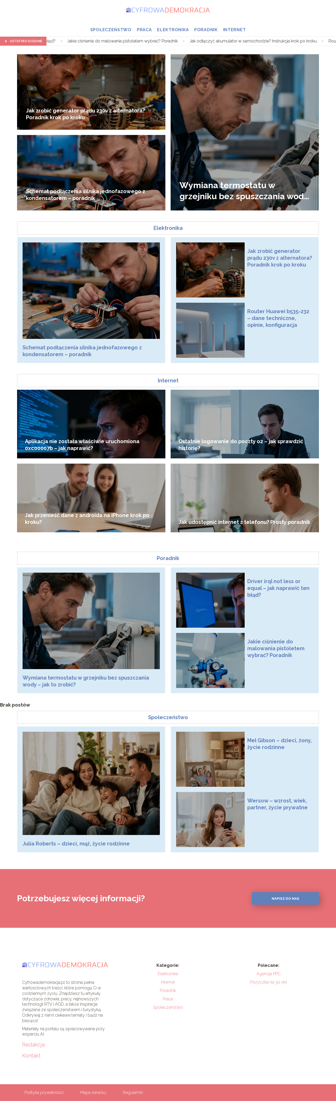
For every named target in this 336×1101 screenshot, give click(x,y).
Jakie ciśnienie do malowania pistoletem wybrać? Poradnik (275, 648)
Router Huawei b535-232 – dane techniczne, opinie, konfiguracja (278, 318)
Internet (234, 29)
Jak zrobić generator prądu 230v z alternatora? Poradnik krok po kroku (85, 114)
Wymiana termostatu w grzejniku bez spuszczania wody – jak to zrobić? (244, 191)
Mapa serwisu (93, 1092)
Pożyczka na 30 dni (268, 982)
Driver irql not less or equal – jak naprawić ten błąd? (278, 588)
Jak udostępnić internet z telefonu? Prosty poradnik (244, 522)
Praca (144, 29)
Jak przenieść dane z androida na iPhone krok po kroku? (87, 518)
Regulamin (133, 1092)
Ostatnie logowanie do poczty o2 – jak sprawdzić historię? (240, 444)
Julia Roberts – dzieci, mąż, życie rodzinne (76, 843)
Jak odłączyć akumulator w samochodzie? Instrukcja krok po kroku (177, 41)
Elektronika (173, 29)
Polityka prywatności (44, 1092)
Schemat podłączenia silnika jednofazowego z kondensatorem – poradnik (85, 195)
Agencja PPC (268, 973)
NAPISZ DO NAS (285, 898)
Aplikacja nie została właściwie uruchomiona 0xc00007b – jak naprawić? (82, 444)
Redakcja (33, 1045)
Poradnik (206, 29)
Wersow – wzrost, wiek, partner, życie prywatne (277, 804)
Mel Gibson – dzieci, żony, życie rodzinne (279, 743)
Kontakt (31, 1056)
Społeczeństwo (111, 29)
